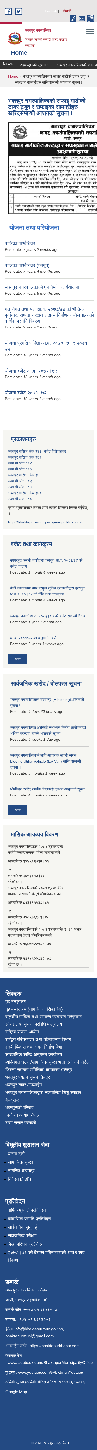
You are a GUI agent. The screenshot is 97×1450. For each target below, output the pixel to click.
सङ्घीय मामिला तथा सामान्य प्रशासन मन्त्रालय (43, 1016)
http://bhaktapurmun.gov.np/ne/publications (45, 522)
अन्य (18, 659)
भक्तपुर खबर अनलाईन (23, 1085)
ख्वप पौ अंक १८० (20, 499)
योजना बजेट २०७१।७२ (26, 393)
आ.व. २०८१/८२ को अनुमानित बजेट (34, 638)
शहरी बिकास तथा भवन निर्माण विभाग (35, 1047)
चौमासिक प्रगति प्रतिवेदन (29, 1218)
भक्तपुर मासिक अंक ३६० (24, 493)
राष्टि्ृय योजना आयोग (22, 1031)
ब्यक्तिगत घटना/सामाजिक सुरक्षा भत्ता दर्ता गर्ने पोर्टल (47, 1062)
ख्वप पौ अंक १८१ (20, 487)
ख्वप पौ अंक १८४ (20, 463)
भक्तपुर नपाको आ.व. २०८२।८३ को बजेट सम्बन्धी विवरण (48, 616)
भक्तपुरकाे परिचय (19, 1107)
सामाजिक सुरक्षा (20, 1162)
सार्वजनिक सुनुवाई (22, 1227)
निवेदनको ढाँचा (20, 1179)
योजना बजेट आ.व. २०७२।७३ (31, 371)
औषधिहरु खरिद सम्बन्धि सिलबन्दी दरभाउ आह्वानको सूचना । (49, 789)
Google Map (16, 1391)
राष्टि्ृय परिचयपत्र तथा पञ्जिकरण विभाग (38, 1039)
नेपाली (67, 11)
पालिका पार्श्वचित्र (20, 243)
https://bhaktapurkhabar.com (55, 1345)
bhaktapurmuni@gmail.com (29, 1336)
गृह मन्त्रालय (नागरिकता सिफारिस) (34, 1009)
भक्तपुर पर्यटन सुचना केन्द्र (27, 1077)
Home (13, 76)
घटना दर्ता (16, 1153)
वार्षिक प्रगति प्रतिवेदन (27, 1210)
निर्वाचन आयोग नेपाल (22, 1115)
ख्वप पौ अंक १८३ (20, 469)
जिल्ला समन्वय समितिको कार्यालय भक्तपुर (38, 1069)
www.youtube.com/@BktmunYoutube (50, 1372)
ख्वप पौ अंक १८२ (20, 481)
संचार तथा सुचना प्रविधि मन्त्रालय (33, 1024)
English (51, 11)
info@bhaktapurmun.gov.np (39, 1329)
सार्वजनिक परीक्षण (22, 1235)
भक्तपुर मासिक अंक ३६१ (24, 475)
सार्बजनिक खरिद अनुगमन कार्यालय (33, 1054)
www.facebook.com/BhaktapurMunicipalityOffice (50, 1362)
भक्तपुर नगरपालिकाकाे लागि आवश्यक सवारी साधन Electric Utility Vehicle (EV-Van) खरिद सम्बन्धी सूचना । (45, 761)
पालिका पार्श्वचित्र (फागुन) (27, 265)
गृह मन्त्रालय (15, 1001)
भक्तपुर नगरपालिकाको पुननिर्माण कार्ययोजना (42, 287)
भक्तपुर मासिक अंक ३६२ (24, 457)
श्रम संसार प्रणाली (20, 1122)
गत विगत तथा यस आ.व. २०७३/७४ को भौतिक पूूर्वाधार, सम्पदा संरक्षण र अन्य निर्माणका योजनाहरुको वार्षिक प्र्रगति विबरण (49, 315)
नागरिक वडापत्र (21, 1170)
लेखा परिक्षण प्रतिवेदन (26, 1244)
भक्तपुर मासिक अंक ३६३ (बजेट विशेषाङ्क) (37, 451)
